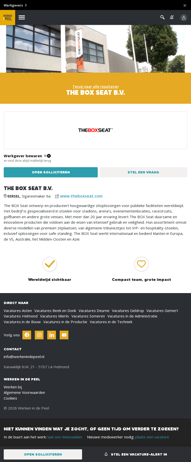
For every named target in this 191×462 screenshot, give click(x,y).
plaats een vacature (152, 436)
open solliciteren (43, 454)
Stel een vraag (143, 172)
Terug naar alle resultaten (95, 86)
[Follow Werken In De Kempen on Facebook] (26, 335)
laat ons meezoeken (65, 436)
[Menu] (22, 17)
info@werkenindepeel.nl (24, 356)
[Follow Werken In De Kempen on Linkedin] (51, 335)
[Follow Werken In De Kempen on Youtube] (64, 335)
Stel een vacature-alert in (138, 454)
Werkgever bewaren (23, 156)
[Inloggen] (183, 17)
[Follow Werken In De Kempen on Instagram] (39, 335)
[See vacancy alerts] (172, 17)
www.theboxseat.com (81, 196)
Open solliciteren (51, 172)
